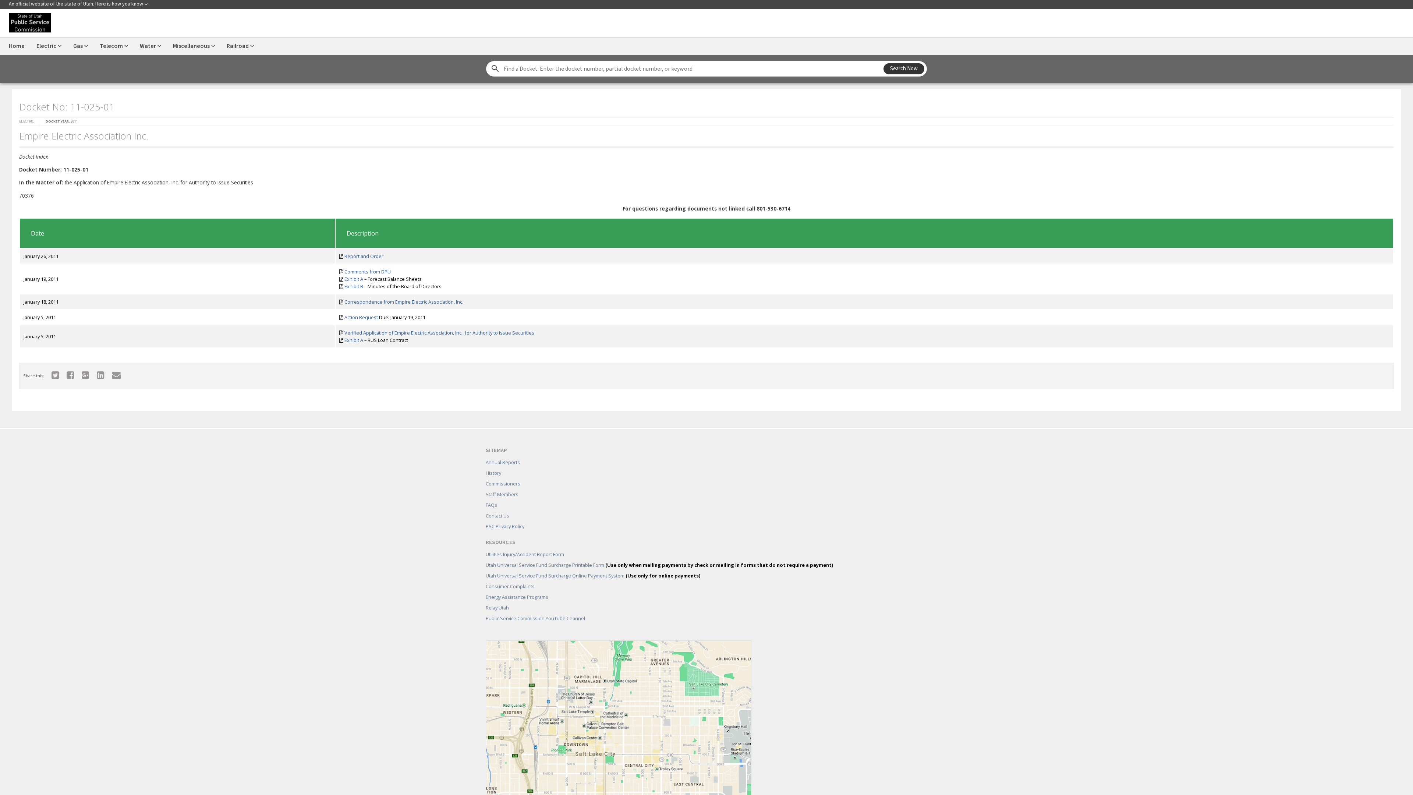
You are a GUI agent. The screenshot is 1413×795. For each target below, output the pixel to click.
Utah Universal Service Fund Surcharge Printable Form (659, 554)
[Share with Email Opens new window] (111, 373)
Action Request (359, 315)
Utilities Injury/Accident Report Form (525, 543)
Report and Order (361, 254)
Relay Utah (497, 597)
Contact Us (497, 505)
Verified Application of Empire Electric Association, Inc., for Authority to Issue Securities (437, 330)
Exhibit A (351, 276)
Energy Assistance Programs (517, 586)
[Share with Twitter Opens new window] (51, 373)
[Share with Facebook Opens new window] (66, 373)
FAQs (491, 494)
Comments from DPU (365, 269)
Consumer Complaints (510, 575)
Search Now (904, 69)
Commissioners (503, 473)
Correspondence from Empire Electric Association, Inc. (401, 299)
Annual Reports (503, 451)
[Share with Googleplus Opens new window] (81, 373)
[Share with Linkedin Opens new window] (96, 373)
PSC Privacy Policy (505, 515)
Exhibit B (351, 284)
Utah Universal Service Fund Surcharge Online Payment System (593, 565)
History (493, 462)
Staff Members (502, 483)
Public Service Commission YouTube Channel (535, 607)
